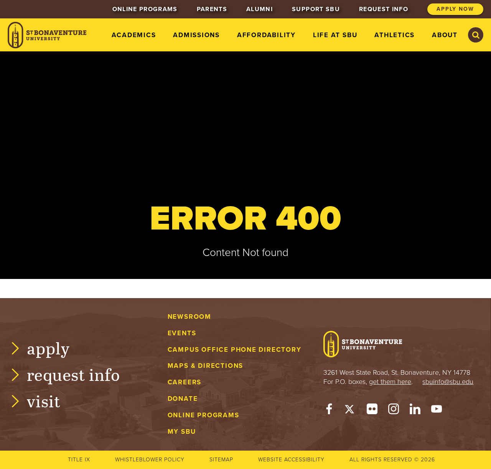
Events (182, 333)
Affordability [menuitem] (266, 35)
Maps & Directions (205, 366)
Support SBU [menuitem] (316, 9)
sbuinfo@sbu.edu (447, 381)
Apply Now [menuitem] (455, 9)
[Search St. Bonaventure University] (475, 35)
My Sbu (182, 432)
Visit (44, 400)
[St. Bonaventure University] (47, 35)
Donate (183, 399)
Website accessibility (291, 459)
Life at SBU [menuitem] (335, 35)
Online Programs (203, 415)
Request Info (73, 374)
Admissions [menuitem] (196, 35)
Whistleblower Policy (150, 459)
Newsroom (189, 317)
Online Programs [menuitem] (145, 9)
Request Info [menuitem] (383, 9)
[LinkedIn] (415, 410)
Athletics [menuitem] (394, 35)
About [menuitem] (445, 35)
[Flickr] (372, 410)
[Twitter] (350, 410)
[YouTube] (436, 410)
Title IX (79, 459)
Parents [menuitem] (212, 9)
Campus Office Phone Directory (235, 350)
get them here (390, 381)
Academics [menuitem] (134, 35)
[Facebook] (329, 410)
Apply (48, 347)
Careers (185, 382)
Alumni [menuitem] (259, 9)
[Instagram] (393, 410)
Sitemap (221, 459)
